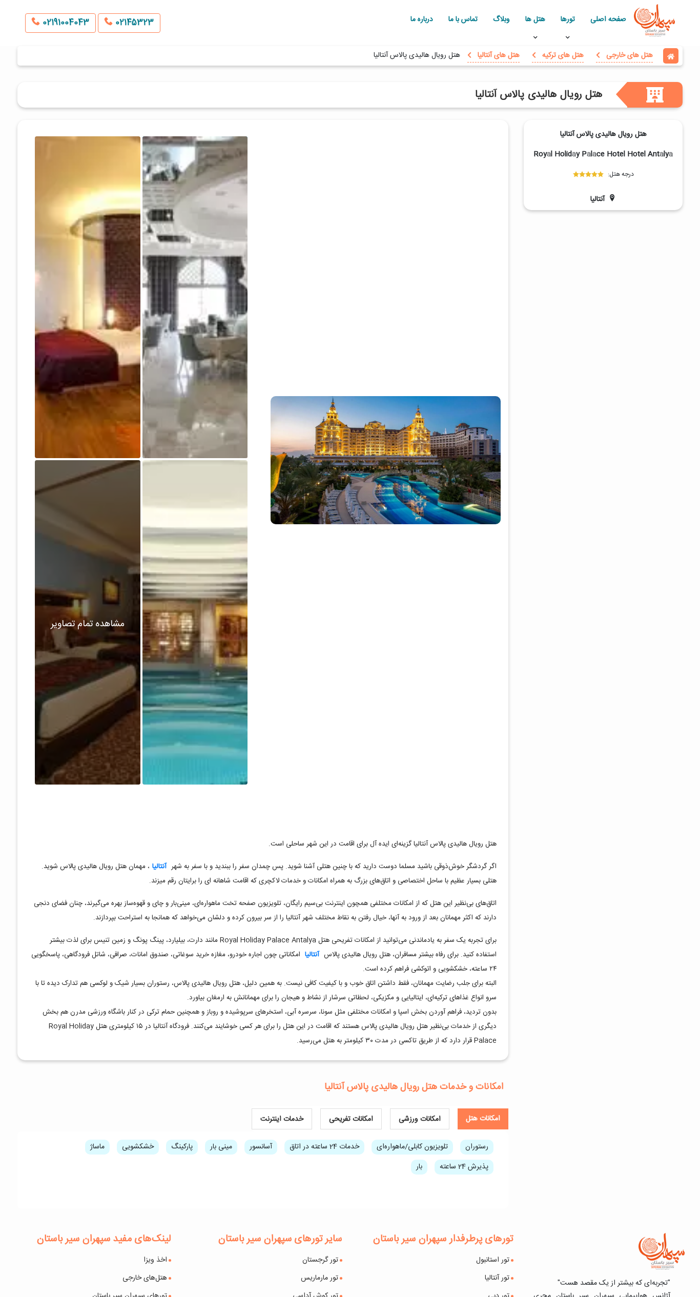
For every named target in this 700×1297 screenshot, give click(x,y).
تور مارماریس (319, 1278)
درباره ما (421, 19)
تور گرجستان (320, 1260)
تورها (568, 19)
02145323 (133, 23)
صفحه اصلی (608, 19)
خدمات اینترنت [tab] (281, 1119)
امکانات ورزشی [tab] (420, 1119)
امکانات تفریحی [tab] (351, 1119)
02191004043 (64, 23)
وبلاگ (501, 19)
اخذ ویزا (155, 1260)
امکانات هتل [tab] (483, 1119)
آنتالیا (159, 866)
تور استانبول (492, 1260)
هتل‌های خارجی (144, 1278)
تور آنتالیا (497, 1278)
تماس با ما (463, 19)
